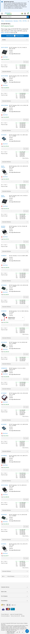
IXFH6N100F (3, 311)
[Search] (28, 17)
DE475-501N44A (3, 196)
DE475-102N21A (4, 47)
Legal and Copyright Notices (16, 614)
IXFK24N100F (4, 342)
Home (2, 21)
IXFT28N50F (4, 393)
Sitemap (22, 616)
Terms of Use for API (15, 616)
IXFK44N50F (4, 285)
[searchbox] (14, 17)
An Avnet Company (5, 623)
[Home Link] (11, 13)
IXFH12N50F (3, 134)
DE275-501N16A (4, 75)
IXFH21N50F (3, 424)
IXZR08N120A (4, 368)
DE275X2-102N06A (3, 227)
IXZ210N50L (3, 543)
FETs (20, 21)
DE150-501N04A (4, 105)
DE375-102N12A (4, 485)
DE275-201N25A (3, 167)
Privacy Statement (5, 614)
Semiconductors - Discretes (11, 21)
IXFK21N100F (4, 514)
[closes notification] (28, 1)
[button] (2, 13)
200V (5, 32)
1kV (9, 32)
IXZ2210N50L (4, 455)
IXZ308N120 (3, 255)
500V (2, 32)
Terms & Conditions (5, 616)
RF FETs (25, 21)
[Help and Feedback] (27, 631)
